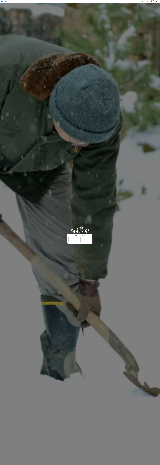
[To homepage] (4, 1)
